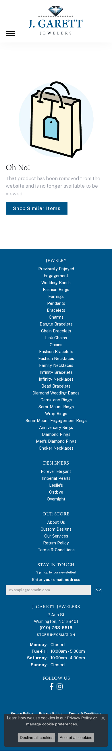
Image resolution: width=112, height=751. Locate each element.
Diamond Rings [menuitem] (56, 434)
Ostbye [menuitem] (56, 492)
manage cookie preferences (51, 724)
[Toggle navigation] (10, 34)
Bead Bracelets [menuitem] (56, 386)
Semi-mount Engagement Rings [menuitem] (56, 420)
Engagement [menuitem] (56, 275)
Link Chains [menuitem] (56, 337)
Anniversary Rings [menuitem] (56, 427)
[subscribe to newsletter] (98, 590)
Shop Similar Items (36, 208)
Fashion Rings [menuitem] (56, 289)
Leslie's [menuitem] (56, 485)
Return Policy (56, 542)
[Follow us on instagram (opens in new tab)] (60, 686)
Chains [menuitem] (56, 344)
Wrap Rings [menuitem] (56, 413)
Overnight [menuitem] (56, 498)
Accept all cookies (76, 737)
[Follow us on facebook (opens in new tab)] (51, 686)
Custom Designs (56, 529)
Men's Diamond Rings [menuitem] (56, 441)
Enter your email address (56, 579)
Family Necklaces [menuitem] (56, 365)
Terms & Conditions (56, 549)
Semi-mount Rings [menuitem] (56, 406)
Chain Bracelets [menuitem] (56, 330)
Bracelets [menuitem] (56, 310)
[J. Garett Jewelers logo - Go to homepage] (56, 21)
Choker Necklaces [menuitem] (56, 448)
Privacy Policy (79, 718)
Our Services (56, 536)
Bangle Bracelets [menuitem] (56, 323)
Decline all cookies (36, 737)
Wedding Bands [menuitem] (56, 282)
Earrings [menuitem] (56, 296)
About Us (56, 522)
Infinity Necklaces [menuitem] (56, 379)
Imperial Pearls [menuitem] (56, 478)
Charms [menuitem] (56, 317)
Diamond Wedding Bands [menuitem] (56, 392)
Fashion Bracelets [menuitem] (56, 351)
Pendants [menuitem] (56, 303)
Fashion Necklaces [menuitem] (56, 358)
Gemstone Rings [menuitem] (56, 399)
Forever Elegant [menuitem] (56, 471)
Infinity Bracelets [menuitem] (56, 372)
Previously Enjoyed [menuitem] (56, 268)
